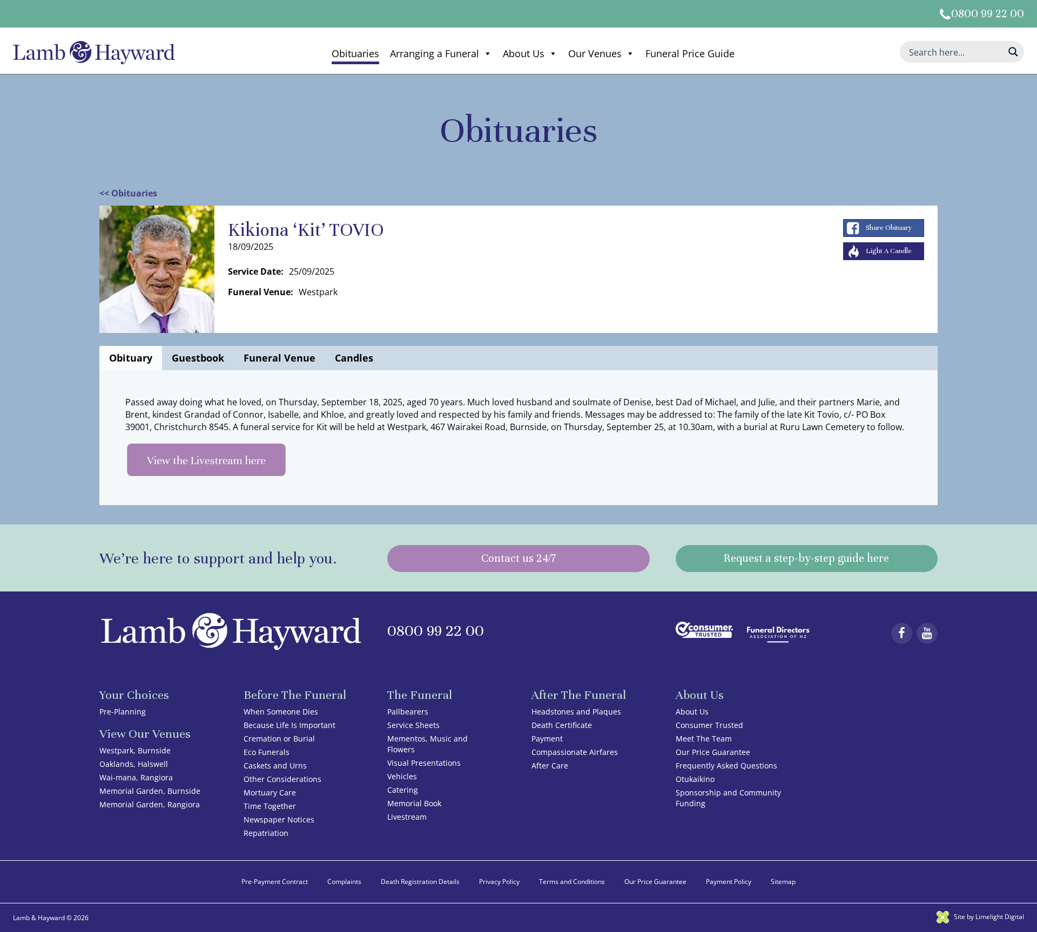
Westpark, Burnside (135, 750)
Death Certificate (561, 725)
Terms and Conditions (572, 881)
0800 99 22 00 (987, 14)
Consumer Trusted (709, 725)
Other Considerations (282, 779)
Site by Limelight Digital (988, 916)
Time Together (270, 806)
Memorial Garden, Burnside (149, 791)
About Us (523, 53)
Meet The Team (704, 738)
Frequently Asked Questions (726, 765)
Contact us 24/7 (518, 558)
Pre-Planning (122, 711)
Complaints (344, 881)
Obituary (130, 357)
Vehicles (402, 776)
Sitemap (783, 881)
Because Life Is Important (289, 725)
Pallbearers (407, 711)
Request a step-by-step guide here (806, 558)
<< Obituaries (128, 193)
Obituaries (355, 53)
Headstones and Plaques (576, 711)
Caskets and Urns (275, 765)
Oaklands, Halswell (133, 764)
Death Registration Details (420, 881)
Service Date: (256, 271)
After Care (549, 765)
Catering (402, 790)
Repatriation (266, 833)
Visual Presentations (424, 763)
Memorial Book (414, 803)
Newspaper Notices (279, 819)
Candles (354, 357)
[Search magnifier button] (1013, 51)
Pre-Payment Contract (274, 881)
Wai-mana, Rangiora (136, 777)
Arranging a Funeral (434, 53)
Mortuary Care (270, 792)
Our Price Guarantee (713, 752)
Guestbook (198, 357)
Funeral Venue (279, 357)
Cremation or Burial (279, 738)
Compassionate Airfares (574, 752)
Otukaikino (695, 779)
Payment (547, 738)
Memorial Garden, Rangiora (149, 804)
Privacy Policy (499, 881)
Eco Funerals (266, 752)
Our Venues (595, 53)
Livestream (407, 817)
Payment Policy (728, 881)
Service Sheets (413, 725)
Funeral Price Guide (690, 53)
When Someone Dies (281, 711)
